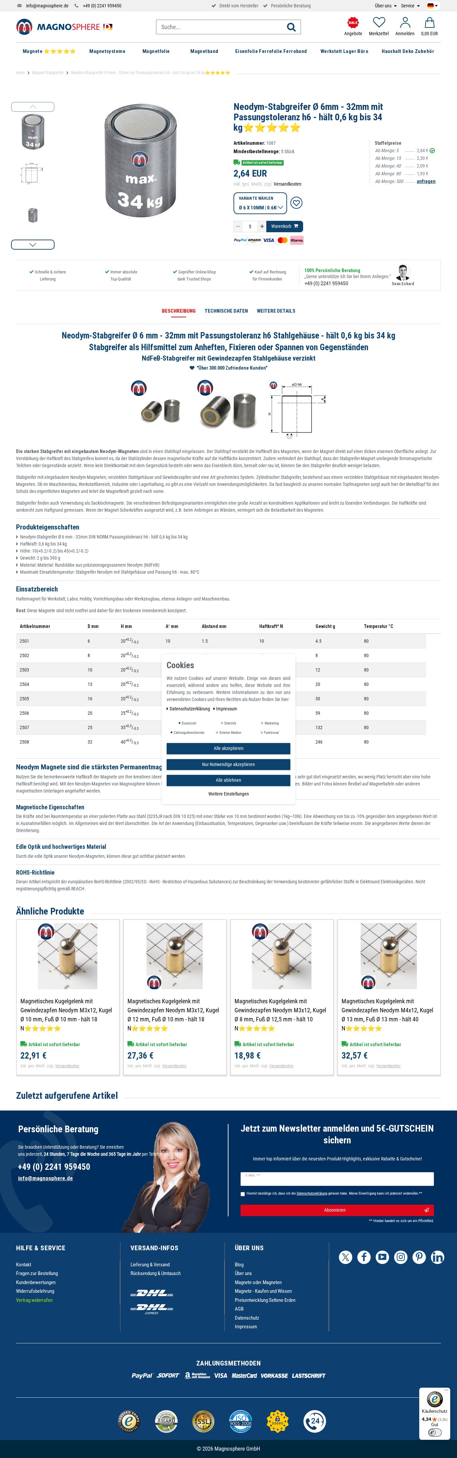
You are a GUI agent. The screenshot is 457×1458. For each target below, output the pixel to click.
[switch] (435, 1433)
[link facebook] (364, 1257)
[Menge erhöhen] (262, 226)
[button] (33, 245)
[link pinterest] (419, 1257)
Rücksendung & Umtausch (155, 1273)
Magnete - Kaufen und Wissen (263, 1291)
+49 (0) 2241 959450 (102, 5)
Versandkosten (287, 184)
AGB (239, 1309)
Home (20, 72)
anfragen (426, 181)
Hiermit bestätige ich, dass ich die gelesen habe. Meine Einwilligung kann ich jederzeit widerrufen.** (334, 1193)
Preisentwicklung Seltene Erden (265, 1300)
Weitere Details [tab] (276, 311)
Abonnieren (335, 1210)
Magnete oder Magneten (258, 1282)
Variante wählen (256, 198)
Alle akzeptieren (229, 748)
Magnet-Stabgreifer (48, 72)
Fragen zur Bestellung (37, 1273)
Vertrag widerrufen (34, 1300)
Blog (239, 1265)
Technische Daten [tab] (226, 311)
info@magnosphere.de (47, 5)
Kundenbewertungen (36, 1282)
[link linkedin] (437, 1257)
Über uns (383, 6)
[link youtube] (382, 1257)
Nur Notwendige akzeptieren (228, 764)
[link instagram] (400, 1257)
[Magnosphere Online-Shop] (66, 26)
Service (408, 6)
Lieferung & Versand (150, 1265)
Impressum (246, 1327)
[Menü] (446, 1392)
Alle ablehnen (228, 780)
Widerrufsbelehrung (35, 1291)
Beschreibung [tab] (179, 311)
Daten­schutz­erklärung (190, 708)
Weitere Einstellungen (228, 793)
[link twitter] (345, 1257)
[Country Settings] (432, 4)
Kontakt (23, 1265)
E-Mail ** (253, 1175)
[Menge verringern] (238, 226)
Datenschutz (247, 1318)
